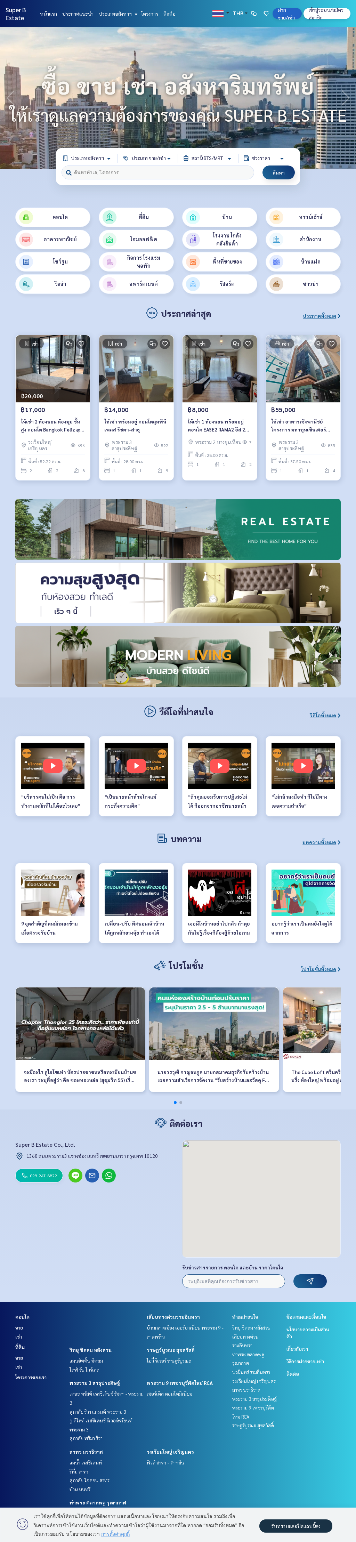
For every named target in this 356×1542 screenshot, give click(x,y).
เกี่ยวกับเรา (297, 1349)
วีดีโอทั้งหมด (323, 715)
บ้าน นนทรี (80, 1489)
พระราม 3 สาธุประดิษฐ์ (95, 1383)
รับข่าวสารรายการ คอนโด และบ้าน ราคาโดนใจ (232, 1267)
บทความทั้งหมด (319, 842)
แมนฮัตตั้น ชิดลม (86, 1360)
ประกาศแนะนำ (78, 13)
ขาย (19, 1327)
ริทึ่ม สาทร (79, 1471)
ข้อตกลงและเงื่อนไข (306, 1317)
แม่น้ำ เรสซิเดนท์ (86, 1462)
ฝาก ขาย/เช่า (286, 14)
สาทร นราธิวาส (86, 1451)
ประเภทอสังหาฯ (116, 13)
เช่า (18, 1336)
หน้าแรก (48, 13)
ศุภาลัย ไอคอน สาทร (90, 1480)
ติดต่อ (169, 13)
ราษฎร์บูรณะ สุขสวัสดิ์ (171, 1350)
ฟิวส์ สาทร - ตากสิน (165, 1462)
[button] (346, 98)
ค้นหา (279, 172)
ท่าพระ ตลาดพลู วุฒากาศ (98, 1502)
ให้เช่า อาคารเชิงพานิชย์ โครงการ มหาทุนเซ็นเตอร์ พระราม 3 (298, 425)
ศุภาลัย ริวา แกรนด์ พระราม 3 (98, 1411)
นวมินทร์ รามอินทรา (251, 1372)
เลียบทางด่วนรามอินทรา (173, 1317)
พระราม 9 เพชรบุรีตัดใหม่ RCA (180, 1383)
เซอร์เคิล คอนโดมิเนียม (169, 1393)
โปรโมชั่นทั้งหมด (318, 969)
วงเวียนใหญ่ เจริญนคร (170, 1451)
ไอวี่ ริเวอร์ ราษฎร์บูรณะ (169, 1360)
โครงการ (149, 13)
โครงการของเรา (31, 1377)
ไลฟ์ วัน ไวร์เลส (84, 1369)
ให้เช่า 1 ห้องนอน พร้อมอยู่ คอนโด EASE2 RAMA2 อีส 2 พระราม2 (216, 425)
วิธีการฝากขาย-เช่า (305, 1361)
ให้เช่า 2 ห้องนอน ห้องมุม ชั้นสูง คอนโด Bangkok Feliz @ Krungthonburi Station (50, 425)
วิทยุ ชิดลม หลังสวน (91, 1350)
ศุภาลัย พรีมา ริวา (86, 1438)
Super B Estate (16, 14)
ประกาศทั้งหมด (319, 316)
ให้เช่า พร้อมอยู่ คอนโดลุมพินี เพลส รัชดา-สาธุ (135, 425)
